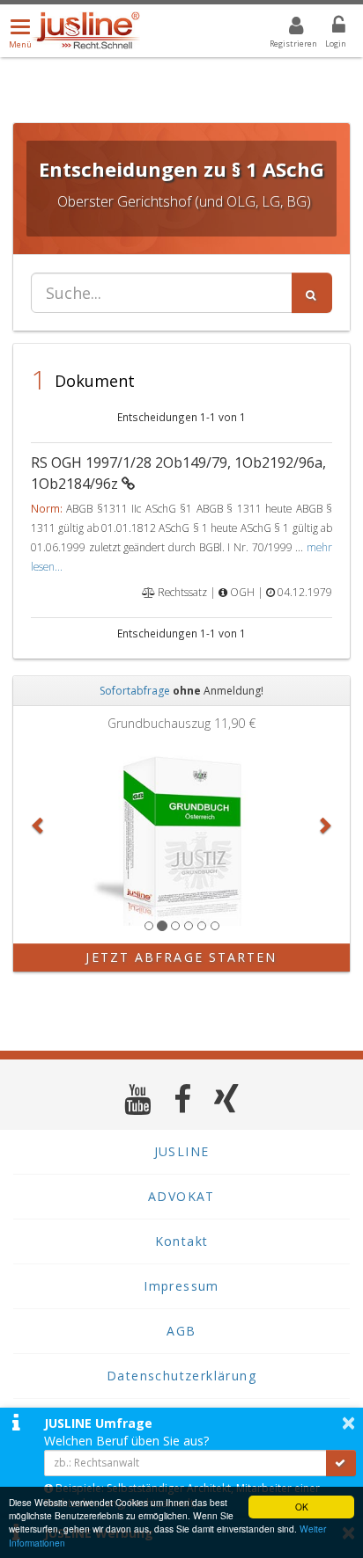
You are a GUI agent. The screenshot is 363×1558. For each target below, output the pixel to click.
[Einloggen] (327, 28)
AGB (181, 1330)
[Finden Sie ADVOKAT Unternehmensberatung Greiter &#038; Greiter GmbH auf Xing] (227, 1098)
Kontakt (182, 1241)
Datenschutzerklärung (181, 1375)
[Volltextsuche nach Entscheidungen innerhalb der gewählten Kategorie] (312, 293)
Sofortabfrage (135, 690)
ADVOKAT (181, 1196)
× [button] (348, 1422)
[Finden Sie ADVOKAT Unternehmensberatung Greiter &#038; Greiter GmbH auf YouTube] (138, 1098)
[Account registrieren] (285, 28)
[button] (38, 824)
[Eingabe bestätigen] (341, 1463)
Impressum (181, 1286)
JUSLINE (182, 1151)
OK (301, 1506)
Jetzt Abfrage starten (181, 957)
